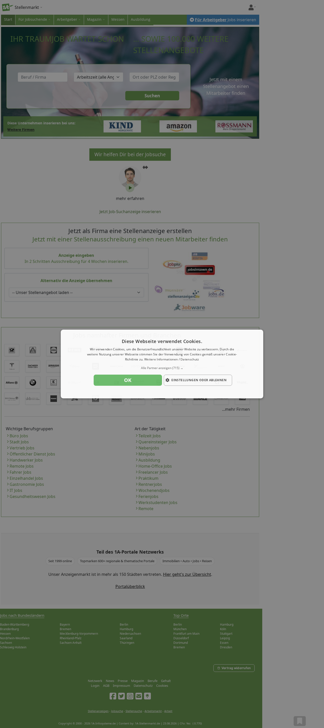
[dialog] (162, 364)
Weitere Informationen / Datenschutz (171, 359)
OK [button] (128, 380)
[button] (162, 368)
